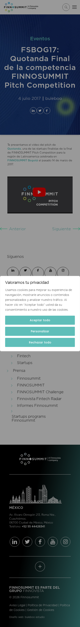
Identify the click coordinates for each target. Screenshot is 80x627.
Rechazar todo (40, 342)
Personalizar (40, 331)
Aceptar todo (40, 320)
